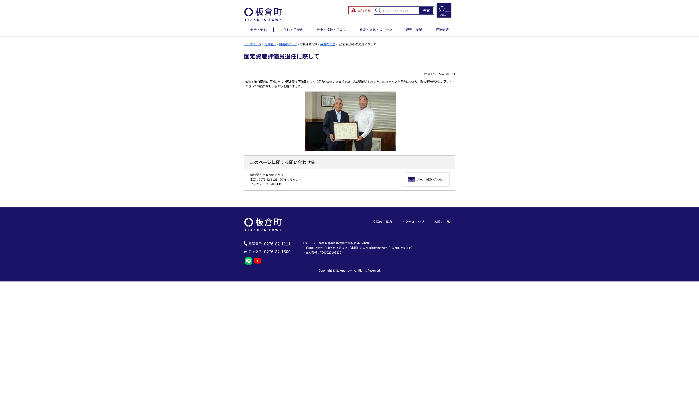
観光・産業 (414, 29)
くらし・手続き (291, 29)
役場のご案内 (382, 221)
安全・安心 (258, 29)
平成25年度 (327, 44)
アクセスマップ (413, 221)
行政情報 (442, 29)
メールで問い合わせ (429, 179)
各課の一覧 (442, 221)
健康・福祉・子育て (331, 29)
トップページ (252, 44)
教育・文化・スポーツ (376, 29)
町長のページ (288, 44)
